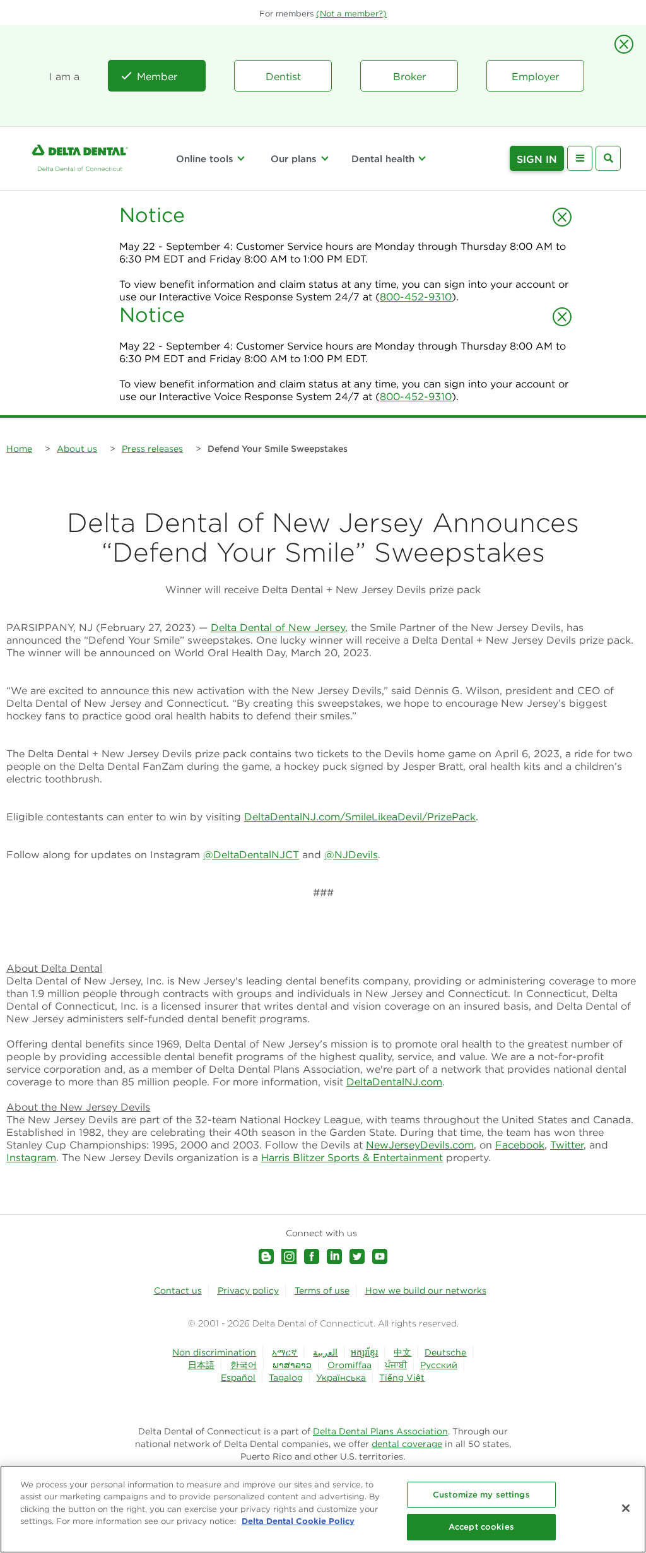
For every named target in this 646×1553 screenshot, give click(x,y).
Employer (535, 76)
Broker (409, 76)
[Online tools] (241, 158)
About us (77, 448)
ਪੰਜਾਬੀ (396, 1365)
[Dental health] (422, 158)
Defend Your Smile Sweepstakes (278, 448)
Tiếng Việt (402, 1377)
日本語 (201, 1365)
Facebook (519, 1144)
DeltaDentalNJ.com (394, 1081)
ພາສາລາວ (292, 1365)
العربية (325, 1352)
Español (238, 1377)
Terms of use (322, 1290)
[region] (323, 1509)
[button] (351, 13)
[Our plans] (324, 158)
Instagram (31, 1157)
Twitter (567, 1144)
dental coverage (407, 1444)
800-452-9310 (416, 296)
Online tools (204, 159)
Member (157, 76)
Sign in (537, 159)
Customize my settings (481, 1494)
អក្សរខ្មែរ (364, 1352)
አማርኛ (284, 1352)
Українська (341, 1377)
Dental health (382, 159)
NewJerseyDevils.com (420, 1144)
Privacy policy (248, 1290)
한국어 (243, 1365)
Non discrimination (214, 1352)
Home (19, 448)
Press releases (152, 448)
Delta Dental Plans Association (380, 1431)
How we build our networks (425, 1290)
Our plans (294, 159)
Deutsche (445, 1352)
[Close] (626, 1508)
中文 (402, 1352)
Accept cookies (481, 1526)
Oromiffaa (349, 1365)
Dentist (283, 76)
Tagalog (286, 1377)
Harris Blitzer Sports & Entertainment (352, 1157)
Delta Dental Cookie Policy (298, 1520)
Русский (438, 1365)
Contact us (178, 1290)
